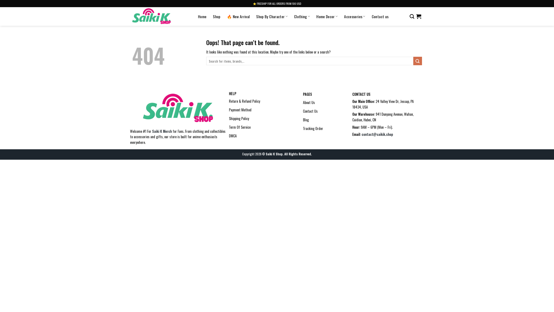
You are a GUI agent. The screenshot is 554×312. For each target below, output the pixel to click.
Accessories (353, 16)
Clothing (300, 16)
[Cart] (418, 16)
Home (202, 16)
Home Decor (325, 16)
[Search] (412, 16)
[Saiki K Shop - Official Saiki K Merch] (151, 16)
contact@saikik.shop (377, 134)
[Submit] (417, 61)
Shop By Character (270, 16)
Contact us (380, 16)
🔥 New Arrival (238, 16)
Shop (216, 16)
